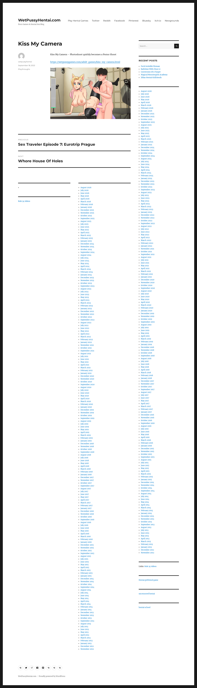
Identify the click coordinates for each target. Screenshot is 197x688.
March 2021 (86, 368)
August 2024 (86, 255)
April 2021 (85, 365)
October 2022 (86, 317)
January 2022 (86, 342)
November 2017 (87, 480)
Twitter (95, 20)
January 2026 (86, 207)
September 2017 (87, 486)
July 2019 (84, 424)
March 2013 (85, 638)
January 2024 (86, 275)
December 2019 (87, 410)
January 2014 (86, 610)
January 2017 (86, 508)
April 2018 (85, 466)
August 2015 (86, 556)
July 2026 (85, 190)
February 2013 (86, 640)
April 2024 (85, 266)
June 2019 (85, 427)
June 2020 (85, 393)
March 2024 (86, 269)
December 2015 (87, 545)
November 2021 (87, 345)
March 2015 (86, 570)
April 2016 (85, 534)
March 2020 (86, 401)
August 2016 (86, 522)
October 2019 (86, 415)
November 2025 (87, 213)
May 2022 (85, 331)
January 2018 (86, 474)
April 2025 (85, 232)
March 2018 (86, 469)
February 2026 (87, 204)
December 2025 (87, 210)
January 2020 (86, 407)
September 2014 (87, 587)
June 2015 (85, 562)
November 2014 (87, 581)
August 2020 (86, 387)
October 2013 (86, 618)
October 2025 (86, 216)
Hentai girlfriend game (148, 580)
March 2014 (86, 604)
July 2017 (84, 491)
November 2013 (87, 615)
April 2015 (85, 567)
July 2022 (84, 325)
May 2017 (85, 497)
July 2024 (84, 258)
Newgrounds (172, 20)
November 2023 (87, 280)
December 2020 (87, 376)
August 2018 (86, 455)
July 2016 (84, 525)
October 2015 (86, 550)
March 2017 (86, 503)
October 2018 (86, 449)
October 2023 (86, 283)
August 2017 (86, 489)
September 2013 (87, 621)
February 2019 (87, 438)
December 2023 (87, 277)
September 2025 (87, 218)
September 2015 (87, 553)
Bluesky (146, 20)
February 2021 (87, 370)
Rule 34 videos (24, 201)
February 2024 (87, 272)
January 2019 (86, 441)
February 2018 (87, 472)
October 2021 (86, 348)
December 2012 (87, 646)
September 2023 (87, 286)
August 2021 (86, 353)
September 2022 (87, 320)
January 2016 (86, 542)
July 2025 (84, 224)
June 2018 (85, 460)
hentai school (144, 607)
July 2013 (84, 626)
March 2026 (86, 201)
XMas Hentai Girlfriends (151, 77)
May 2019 (85, 429)
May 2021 (85, 362)
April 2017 (85, 500)
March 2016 (86, 536)
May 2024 (85, 263)
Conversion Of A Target (151, 72)
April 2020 (85, 398)
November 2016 (87, 514)
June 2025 (85, 227)
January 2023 (86, 308)
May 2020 (85, 396)
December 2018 (87, 443)
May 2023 (85, 297)
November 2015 (87, 548)
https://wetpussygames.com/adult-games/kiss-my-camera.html (85, 62)
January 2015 (86, 576)
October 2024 (86, 249)
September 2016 (87, 519)
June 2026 (85, 193)
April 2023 (85, 300)
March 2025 (86, 235)
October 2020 (86, 382)
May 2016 (85, 531)
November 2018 (87, 446)
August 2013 (86, 624)
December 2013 (87, 612)
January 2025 (86, 241)
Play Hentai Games (78, 20)
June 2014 (85, 595)
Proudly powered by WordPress (52, 676)
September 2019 (87, 418)
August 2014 (86, 590)
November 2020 (87, 379)
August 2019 (86, 421)
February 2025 (87, 238)
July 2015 (84, 559)
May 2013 (84, 632)
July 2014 (84, 593)
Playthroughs (24, 69)
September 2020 (87, 384)
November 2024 (87, 247)
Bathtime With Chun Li (150, 69)
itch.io (158, 20)
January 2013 (86, 643)
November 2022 (87, 314)
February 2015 (87, 573)
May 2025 (85, 230)
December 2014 (87, 579)
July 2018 (84, 458)
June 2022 (85, 328)
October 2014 (86, 584)
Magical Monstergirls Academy (154, 75)
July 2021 (84, 356)
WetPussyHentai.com (39, 20)
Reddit (107, 20)
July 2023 (84, 292)
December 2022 (87, 311)
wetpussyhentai (25, 62)
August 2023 (86, 289)
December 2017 (87, 477)
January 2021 (86, 373)
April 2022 (85, 334)
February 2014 (87, 607)
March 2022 (86, 337)
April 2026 (85, 199)
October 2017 (86, 483)
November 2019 (87, 413)
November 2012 (87, 649)
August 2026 (86, 187)
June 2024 (85, 261)
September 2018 (87, 452)
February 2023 (87, 306)
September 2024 (87, 252)
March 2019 (86, 435)
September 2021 (87, 351)
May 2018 (85, 463)
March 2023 (86, 303)
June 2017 (85, 494)
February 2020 (87, 404)
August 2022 (86, 322)
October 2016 (86, 517)
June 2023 (85, 294)
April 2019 (85, 432)
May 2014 (85, 598)
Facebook (119, 20)
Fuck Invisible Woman (150, 66)
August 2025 (86, 221)
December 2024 (87, 244)
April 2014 (85, 601)
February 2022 (87, 339)
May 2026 (85, 196)
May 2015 (85, 565)
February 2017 (87, 505)
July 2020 (84, 390)
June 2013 (85, 629)
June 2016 (85, 528)
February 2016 (87, 539)
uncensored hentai (147, 594)
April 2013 (85, 635)
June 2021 (85, 359)
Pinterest (134, 20)
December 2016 (87, 511)
